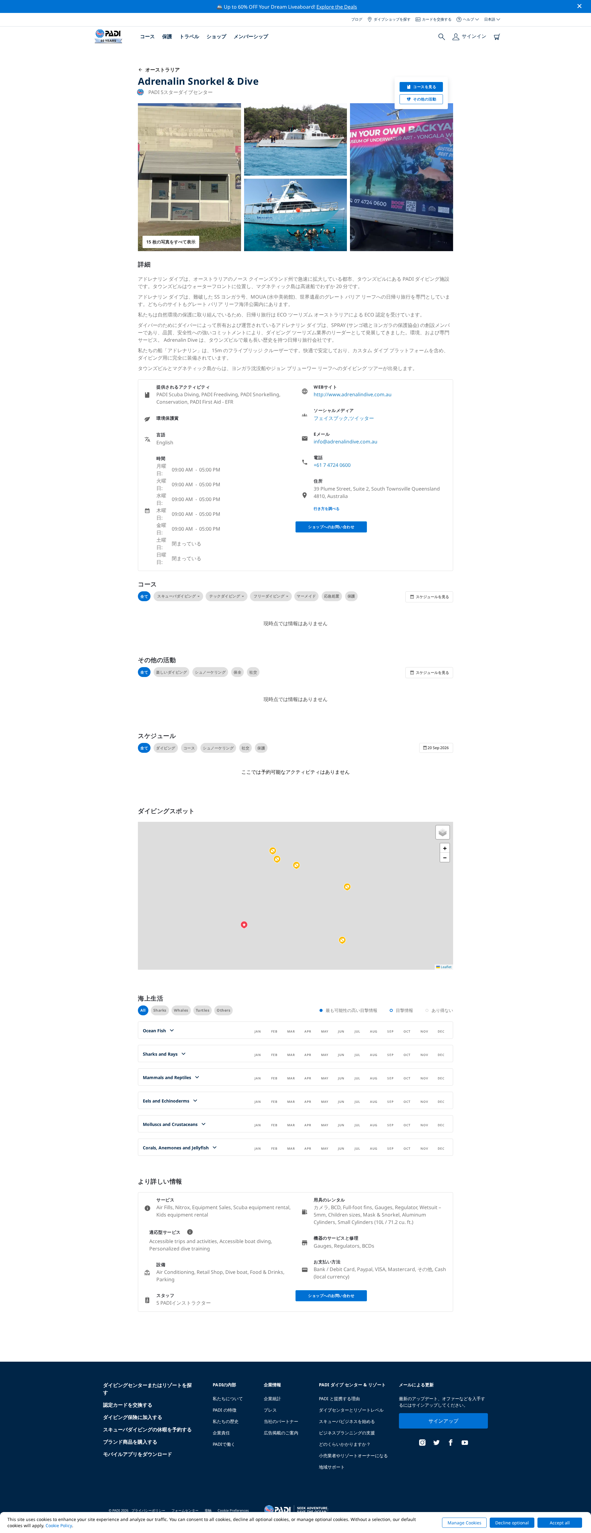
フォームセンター (185, 1510)
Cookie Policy (59, 1525)
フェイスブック (331, 418)
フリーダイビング (269, 596)
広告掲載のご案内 (281, 1433)
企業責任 (221, 1433)
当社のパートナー (281, 1421)
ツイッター (361, 418)
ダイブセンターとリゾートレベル (351, 1410)
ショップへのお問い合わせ (331, 526)
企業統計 (272, 1398)
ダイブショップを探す (392, 19)
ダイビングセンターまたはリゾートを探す (147, 1389)
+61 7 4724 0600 (332, 465)
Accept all (560, 1523)
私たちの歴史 (226, 1421)
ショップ (216, 36)
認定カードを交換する (127, 1404)
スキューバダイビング (176, 596)
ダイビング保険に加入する (132, 1417)
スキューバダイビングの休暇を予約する (147, 1429)
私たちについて (228, 1398)
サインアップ (443, 1420)
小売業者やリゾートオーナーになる (353, 1455)
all (143, 1010)
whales (181, 1010)
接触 (208, 1510)
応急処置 (332, 596)
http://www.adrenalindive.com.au (353, 394)
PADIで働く (224, 1444)
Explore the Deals (336, 6)
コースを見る (424, 86)
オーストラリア (161, 69)
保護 (167, 36)
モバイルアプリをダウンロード (137, 1454)
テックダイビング (224, 596)
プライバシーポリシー (148, 1510)
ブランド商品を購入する (130, 1441)
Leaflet (446, 966)
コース (147, 36)
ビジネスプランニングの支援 (347, 1433)
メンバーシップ (251, 36)
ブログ (356, 19)
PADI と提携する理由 (339, 1398)
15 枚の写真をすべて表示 (170, 242)
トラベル (189, 36)
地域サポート (332, 1467)
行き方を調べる (327, 508)
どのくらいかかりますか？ (345, 1444)
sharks (160, 1010)
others (223, 1010)
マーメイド (306, 596)
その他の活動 (424, 99)
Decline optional (512, 1523)
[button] (277, 859)
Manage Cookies (464, 1523)
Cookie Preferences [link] (233, 1510)
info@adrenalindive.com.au (345, 441)
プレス (270, 1410)
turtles (203, 1010)
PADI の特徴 (224, 1410)
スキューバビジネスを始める (347, 1421)
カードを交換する (437, 19)
